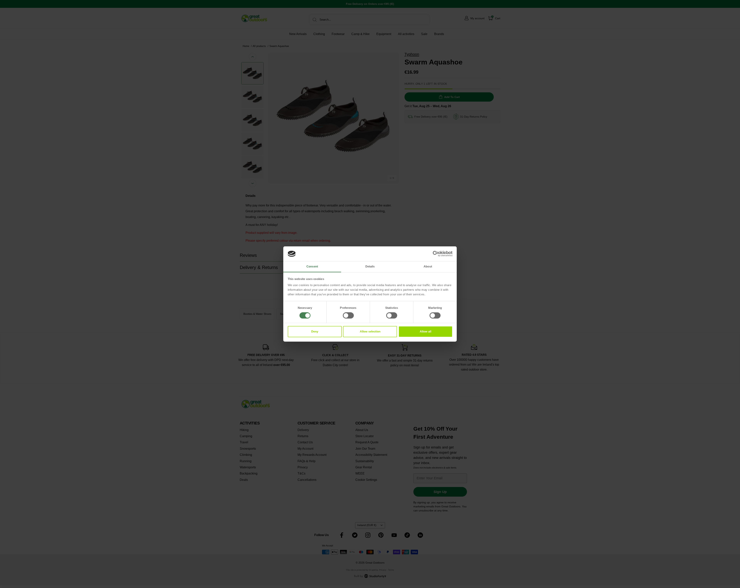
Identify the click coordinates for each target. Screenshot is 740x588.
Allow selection (370, 331)
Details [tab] (370, 266)
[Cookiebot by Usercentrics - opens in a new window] (435, 254)
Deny (314, 331)
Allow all (425, 331)
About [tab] (428, 266)
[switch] (348, 315)
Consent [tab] (312, 266)
